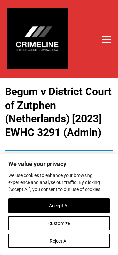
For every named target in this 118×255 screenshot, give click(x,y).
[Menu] (106, 39)
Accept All (59, 205)
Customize (59, 223)
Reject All (59, 241)
